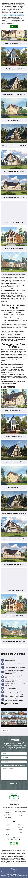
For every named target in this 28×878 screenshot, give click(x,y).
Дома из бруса (8, 810)
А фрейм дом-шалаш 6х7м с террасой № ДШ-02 (14, 146)
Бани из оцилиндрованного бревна (20, 812)
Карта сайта (14, 869)
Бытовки (20, 818)
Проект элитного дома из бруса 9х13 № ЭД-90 (14, 274)
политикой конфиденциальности (17, 765)
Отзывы (8, 829)
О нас (8, 827)
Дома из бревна (7, 815)
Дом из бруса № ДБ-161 (14, 120)
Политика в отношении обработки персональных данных (14, 871)
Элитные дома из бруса (8, 807)
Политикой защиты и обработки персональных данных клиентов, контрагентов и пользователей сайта (13, 15)
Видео (7, 834)
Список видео (5, 730)
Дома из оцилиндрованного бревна (21, 808)
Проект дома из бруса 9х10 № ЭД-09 (14, 43)
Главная (7, 824)
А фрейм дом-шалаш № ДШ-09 (14, 69)
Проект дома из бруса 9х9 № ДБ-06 (14, 223)
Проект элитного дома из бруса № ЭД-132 (14, 197)
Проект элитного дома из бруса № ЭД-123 (14, 171)
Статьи (20, 832)
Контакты (20, 827)
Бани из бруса (8, 812)
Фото (8, 832)
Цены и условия (20, 824)
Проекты (20, 829)
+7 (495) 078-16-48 (14, 840)
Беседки (20, 815)
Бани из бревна (8, 817)
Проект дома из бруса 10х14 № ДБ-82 (14, 248)
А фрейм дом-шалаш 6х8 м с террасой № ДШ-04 (14, 94)
